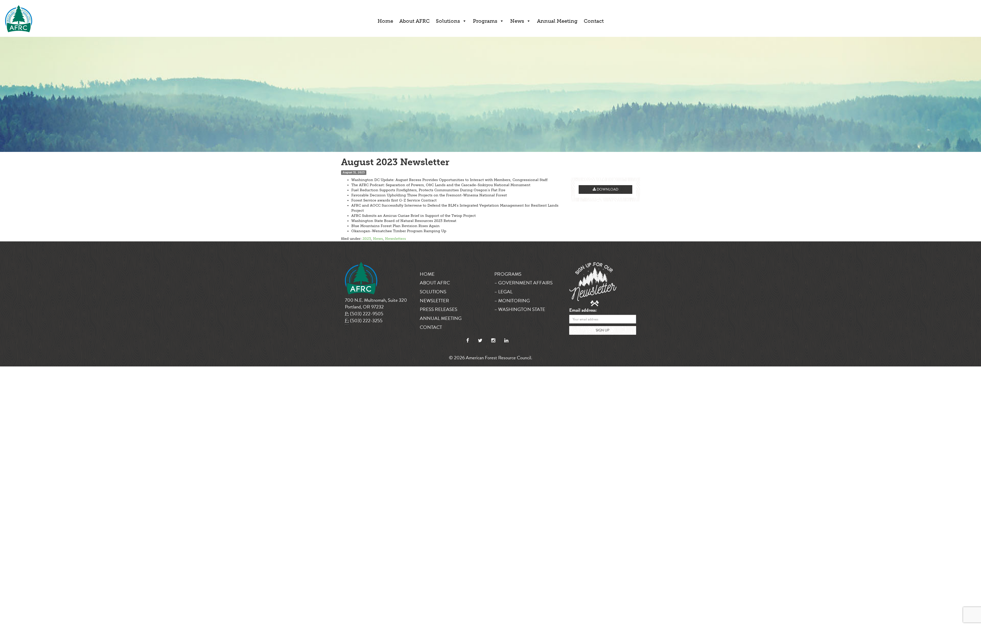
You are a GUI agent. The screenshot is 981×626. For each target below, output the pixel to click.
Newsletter (434, 300)
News (517, 21)
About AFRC (414, 21)
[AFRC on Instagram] (493, 340)
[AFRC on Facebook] (467, 340)
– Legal (503, 291)
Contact (594, 21)
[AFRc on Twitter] (480, 340)
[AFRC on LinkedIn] (506, 340)
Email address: (583, 310)
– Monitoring (512, 300)
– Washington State (519, 309)
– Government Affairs (523, 282)
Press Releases (438, 309)
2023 (367, 239)
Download (607, 189)
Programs (485, 21)
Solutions (448, 21)
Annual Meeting (557, 21)
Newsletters (395, 239)
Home (385, 21)
